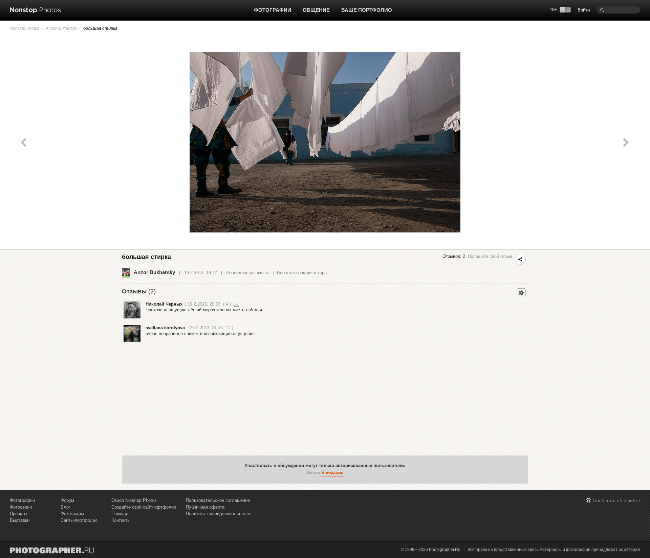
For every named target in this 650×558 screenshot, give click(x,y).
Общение (316, 10)
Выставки (19, 520)
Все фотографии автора (302, 272)
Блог (65, 507)
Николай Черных (164, 304)
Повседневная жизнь (247, 272)
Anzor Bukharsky (61, 28)
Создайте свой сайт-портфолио (143, 507)
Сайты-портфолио (79, 520)
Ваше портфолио (366, 10)
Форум (67, 500)
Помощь (119, 513)
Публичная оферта (205, 507)
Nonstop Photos (24, 28)
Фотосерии (21, 507)
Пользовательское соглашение (218, 500)
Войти (584, 10)
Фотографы (72, 513)
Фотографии (272, 10)
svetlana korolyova (165, 327)
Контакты (120, 520)
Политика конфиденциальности (218, 513)
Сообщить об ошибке (616, 500)
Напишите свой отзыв (490, 256)
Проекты (18, 513)
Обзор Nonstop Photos (134, 500)
